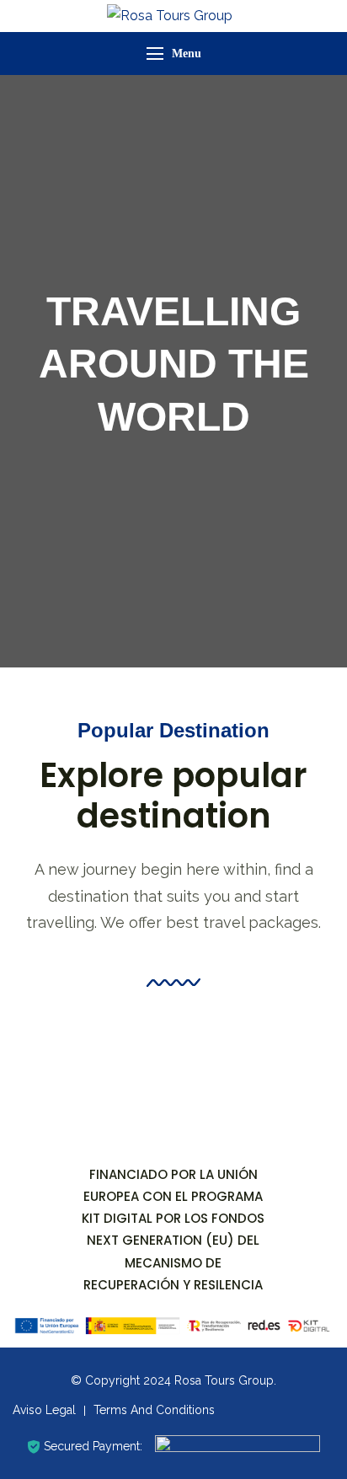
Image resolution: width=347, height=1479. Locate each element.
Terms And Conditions (154, 1410)
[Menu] (155, 53)
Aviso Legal (44, 1410)
